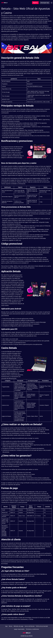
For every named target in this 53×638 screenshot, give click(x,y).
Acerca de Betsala (30, 626)
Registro (35, 2)
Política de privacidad (42, 626)
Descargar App (45, 2)
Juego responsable (19, 629)
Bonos (10, 626)
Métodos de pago (18, 626)
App (6, 626)
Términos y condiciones (32, 629)
